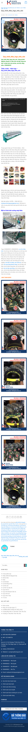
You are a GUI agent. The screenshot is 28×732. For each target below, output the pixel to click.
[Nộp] (25, 565)
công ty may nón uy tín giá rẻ (18, 530)
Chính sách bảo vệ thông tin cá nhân (12, 692)
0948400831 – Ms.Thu (9, 669)
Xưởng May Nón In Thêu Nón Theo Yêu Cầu (14, 611)
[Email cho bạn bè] (15, 517)
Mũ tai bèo (6, 578)
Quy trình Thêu (12, 523)
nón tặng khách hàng (13, 537)
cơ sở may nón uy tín (15, 528)
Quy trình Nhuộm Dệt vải (9, 591)
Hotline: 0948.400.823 (8, 649)
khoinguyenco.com (18, 724)
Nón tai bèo (6, 605)
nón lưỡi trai (18, 262)
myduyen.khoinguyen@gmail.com (10, 203)
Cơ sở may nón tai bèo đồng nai (16, 527)
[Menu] (2, 2)
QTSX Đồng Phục (7, 583)
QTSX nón (5, 585)
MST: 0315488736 (8, 637)
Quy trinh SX (17, 7)
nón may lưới (12, 533)
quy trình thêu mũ (6, 540)
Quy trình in (6, 589)
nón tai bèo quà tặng (9, 268)
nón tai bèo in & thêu (5, 534)
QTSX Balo (6, 581)
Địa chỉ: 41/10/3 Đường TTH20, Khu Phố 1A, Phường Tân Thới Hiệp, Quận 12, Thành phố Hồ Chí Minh (13, 644)
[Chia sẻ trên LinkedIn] (20, 517)
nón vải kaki (11, 539)
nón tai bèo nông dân (14, 534)
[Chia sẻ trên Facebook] (10, 517)
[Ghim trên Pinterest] (18, 517)
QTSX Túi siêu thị (7, 587)
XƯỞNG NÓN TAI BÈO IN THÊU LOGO (12, 609)
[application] (14, 105)
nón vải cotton (21, 537)
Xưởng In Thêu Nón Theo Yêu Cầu (12, 613)
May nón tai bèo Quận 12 (9, 607)
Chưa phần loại (7, 573)
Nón (4, 579)
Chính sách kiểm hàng (8, 695)
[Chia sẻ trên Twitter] (12, 517)
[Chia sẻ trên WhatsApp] (7, 517)
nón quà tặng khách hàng (10, 264)
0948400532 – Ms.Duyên (9, 660)
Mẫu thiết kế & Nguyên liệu (7, 7)
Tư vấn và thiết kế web (9, 726)
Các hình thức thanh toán (9, 681)
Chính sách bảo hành (8, 684)
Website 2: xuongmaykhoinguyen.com (13, 652)
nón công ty (5, 531)
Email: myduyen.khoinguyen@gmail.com (13, 672)
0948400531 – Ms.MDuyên (10, 666)
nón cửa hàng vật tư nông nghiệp (15, 531)
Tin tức (5, 8)
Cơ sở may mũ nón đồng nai (13, 525)
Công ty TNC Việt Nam (19, 726)
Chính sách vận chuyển (9, 689)
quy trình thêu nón (14, 540)
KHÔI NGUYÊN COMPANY (9, 634)
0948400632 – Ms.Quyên (9, 663)
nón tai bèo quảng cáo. (17, 536)
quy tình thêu (17, 539)
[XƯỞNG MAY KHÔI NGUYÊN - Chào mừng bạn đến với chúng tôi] (14, 2)
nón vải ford (6, 539)
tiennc (16, 15)
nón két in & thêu (9, 262)
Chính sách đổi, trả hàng (9, 687)
